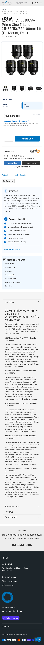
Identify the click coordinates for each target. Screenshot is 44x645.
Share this (9, 181)
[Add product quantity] (12, 138)
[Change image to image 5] (39, 88)
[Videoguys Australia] (15, 3)
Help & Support (10, 577)
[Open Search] (31, 3)
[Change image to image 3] (22, 88)
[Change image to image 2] (14, 88)
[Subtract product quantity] (5, 138)
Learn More (31, 163)
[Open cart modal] (36, 3)
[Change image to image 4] (30, 88)
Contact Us (9, 585)
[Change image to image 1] (5, 88)
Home (4, 9)
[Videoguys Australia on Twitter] (6, 612)
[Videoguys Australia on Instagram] (13, 612)
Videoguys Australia (20, 634)
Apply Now (12, 163)
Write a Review (7, 175)
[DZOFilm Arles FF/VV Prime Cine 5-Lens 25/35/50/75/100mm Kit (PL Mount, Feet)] (22, 59)
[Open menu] (40, 3)
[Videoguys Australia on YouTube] (21, 612)
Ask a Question (21, 175)
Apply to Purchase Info (23, 167)
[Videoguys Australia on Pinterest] (10, 612)
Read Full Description (12, 250)
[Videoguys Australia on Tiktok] (17, 612)
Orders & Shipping (11, 581)
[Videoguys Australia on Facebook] (3, 612)
